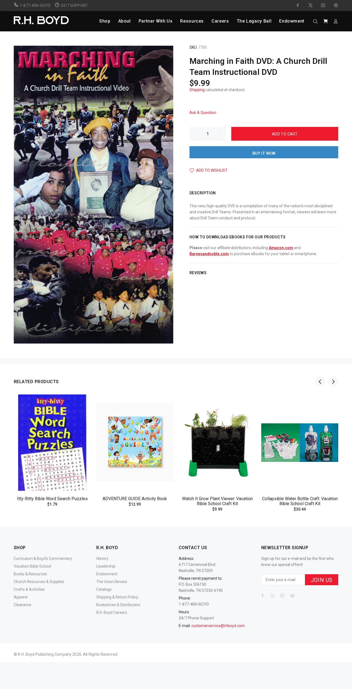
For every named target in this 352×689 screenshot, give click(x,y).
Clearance (22, 605)
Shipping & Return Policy (117, 597)
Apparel (21, 597)
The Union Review (111, 581)
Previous (320, 381)
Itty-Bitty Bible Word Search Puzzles (52, 498)
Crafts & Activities (29, 589)
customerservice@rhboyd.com (218, 625)
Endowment (106, 574)
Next (333, 381)
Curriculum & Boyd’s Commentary (43, 558)
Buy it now (263, 153)
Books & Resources (30, 574)
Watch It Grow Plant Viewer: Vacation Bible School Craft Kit (217, 501)
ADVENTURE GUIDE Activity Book (135, 498)
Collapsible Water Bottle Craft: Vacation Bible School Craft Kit (300, 501)
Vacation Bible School (32, 566)
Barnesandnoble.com (209, 254)
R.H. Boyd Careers (111, 612)
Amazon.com (281, 248)
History (102, 558)
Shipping (197, 90)
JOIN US (321, 580)
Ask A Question (202, 112)
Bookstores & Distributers (118, 605)
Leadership (106, 566)
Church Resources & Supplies (39, 581)
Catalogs (104, 589)
